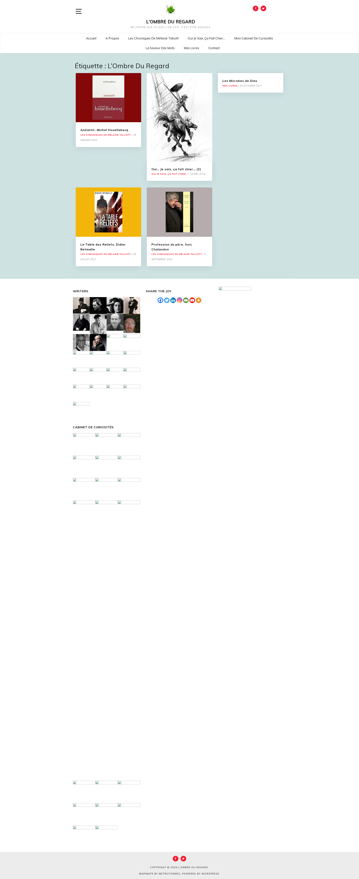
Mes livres (191, 48)
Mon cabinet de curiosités (253, 38)
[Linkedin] (173, 300)
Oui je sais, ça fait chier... (169, 173)
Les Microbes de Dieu (240, 81)
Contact (214, 48)
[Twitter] (167, 300)
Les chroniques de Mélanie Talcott (153, 38)
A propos (112, 38)
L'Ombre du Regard (170, 21)
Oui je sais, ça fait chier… (206, 38)
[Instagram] (179, 300)
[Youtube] (192, 300)
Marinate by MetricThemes (159, 873)
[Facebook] (160, 300)
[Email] (186, 300)
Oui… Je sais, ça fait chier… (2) (176, 169)
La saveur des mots (160, 48)
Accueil (91, 38)
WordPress (210, 873)
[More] (198, 300)
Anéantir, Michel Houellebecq (104, 130)
